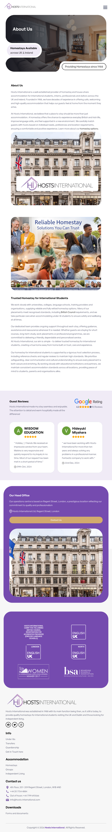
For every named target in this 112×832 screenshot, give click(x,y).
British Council (68, 312)
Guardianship (12, 747)
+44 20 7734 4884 (18, 791)
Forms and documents (17, 813)
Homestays (11, 765)
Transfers (10, 743)
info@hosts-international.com (25, 799)
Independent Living (15, 773)
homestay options (89, 128)
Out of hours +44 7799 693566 (24, 795)
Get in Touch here (14, 751)
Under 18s (10, 739)
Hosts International (55, 827)
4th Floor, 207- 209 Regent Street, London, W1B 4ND (35, 787)
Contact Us (56, 520)
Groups (9, 769)
